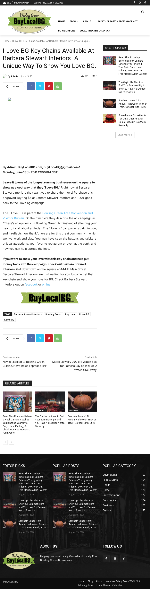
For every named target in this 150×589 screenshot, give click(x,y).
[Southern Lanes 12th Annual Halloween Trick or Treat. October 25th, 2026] (82, 401)
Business (8, 410)
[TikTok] (145, 3)
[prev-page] (5, 442)
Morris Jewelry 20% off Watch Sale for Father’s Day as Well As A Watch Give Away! (74, 366)
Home (6, 41)
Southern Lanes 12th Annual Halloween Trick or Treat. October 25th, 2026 (82, 419)
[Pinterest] (49, 86)
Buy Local (70, 314)
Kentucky (9, 319)
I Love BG (84, 314)
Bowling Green (53, 314)
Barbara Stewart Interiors (28, 314)
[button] (142, 12)
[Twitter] (40, 86)
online (46, 284)
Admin (15, 76)
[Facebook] (134, 3)
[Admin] (5, 76)
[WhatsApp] (58, 86)
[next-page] (11, 442)
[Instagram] (139, 3)
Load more (124, 134)
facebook (31, 284)
